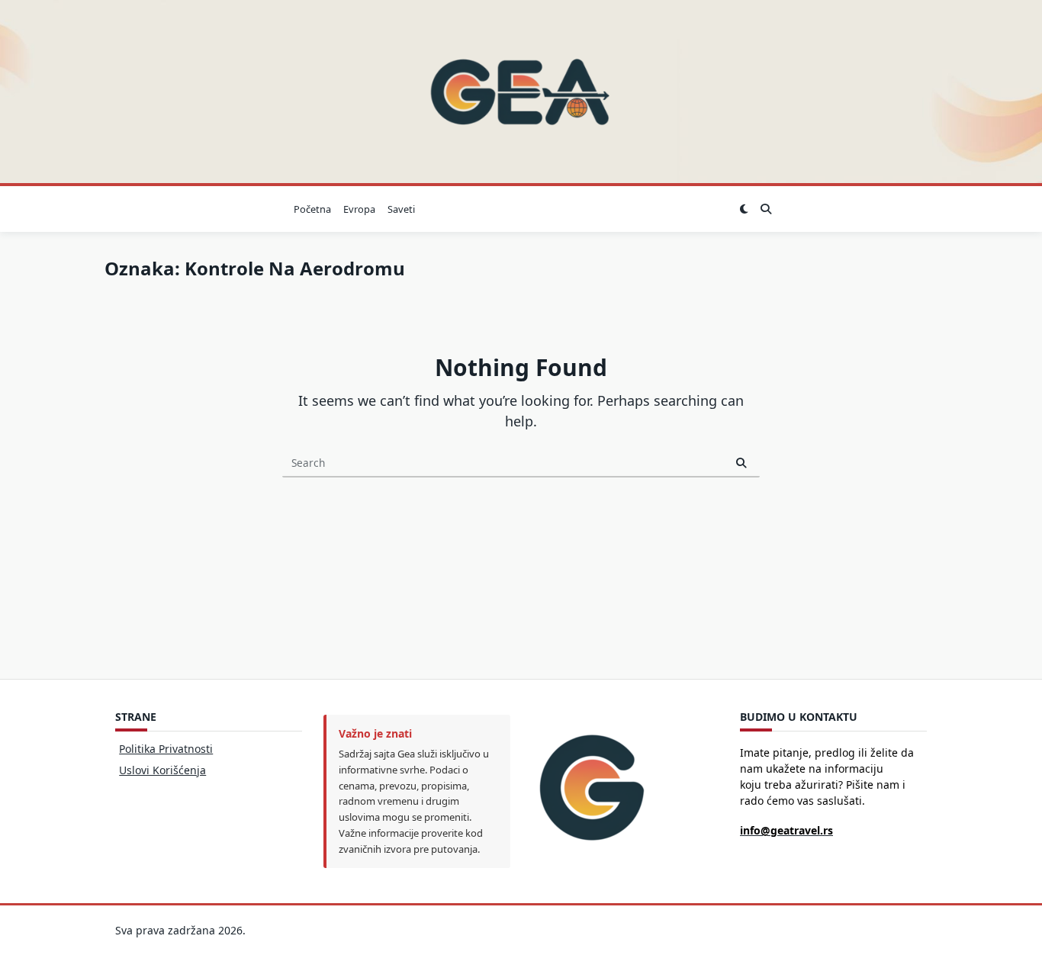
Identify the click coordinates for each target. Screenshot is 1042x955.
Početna (312, 209)
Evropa (359, 209)
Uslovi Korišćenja (162, 770)
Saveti (401, 209)
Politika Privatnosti (166, 748)
